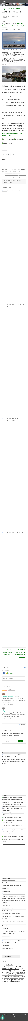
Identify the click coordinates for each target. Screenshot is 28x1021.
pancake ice (16, 976)
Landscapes (5, 10)
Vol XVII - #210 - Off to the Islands (12, 173)
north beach (10, 182)
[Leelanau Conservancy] (8, 836)
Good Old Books (6, 931)
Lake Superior (13, 972)
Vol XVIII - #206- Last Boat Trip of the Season (15, 175)
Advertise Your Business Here (8, 759)
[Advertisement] (14, 780)
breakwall (5, 182)
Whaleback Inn (5, 888)
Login (24, 667)
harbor (22, 970)
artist (5, 964)
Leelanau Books (14, 754)
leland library (21, 972)
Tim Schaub (5, 916)
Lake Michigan (16, 8)
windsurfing (17, 981)
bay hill (14, 964)
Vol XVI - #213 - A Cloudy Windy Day (13, 171)
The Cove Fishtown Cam (8, 910)
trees (3, 979)
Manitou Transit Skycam (19, 894)
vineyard (10, 979)
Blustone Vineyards (6, 883)
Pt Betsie (5, 978)
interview (7, 972)
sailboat (13, 978)
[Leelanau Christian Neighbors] (9, 830)
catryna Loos (5, 711)
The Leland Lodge (6, 891)
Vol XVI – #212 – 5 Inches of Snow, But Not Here (8, 652)
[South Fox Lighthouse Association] (10, 813)
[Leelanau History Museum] (8, 839)
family (20, 968)
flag (5, 970)
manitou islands (7, 975)
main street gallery (21, 973)
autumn (9, 964)
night (3, 976)
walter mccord (16, 979)
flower (7, 970)
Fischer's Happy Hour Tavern (8, 880)
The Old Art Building (16, 817)
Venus (5, 979)
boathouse (12, 966)
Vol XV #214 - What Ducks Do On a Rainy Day (15, 169)
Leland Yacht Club (6, 905)
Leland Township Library (7, 948)
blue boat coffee (7, 966)
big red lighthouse (20, 964)
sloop (16, 978)
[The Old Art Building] (7, 817)
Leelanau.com (5, 945)
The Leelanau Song (6, 913)
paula (21, 976)
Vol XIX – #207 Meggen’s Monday (12, 177)
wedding (21, 979)
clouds (16, 968)
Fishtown (9, 8)
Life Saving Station (5, 973)
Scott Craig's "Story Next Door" (9, 802)
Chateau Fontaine (6, 885)
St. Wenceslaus (21, 978)
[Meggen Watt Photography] (9, 797)
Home (3, 8)
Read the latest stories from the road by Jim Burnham (13, 26)
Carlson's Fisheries (6, 926)
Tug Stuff (4, 921)
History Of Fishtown (6, 936)
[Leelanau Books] (6, 754)
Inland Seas (11, 825)
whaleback (11, 981)
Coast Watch (5, 928)
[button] (4, 673)
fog (10, 970)
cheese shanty (7, 969)
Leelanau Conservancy (19, 836)
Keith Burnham (6, 16)
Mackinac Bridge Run (12, 973)
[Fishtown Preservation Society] (9, 820)
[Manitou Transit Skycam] (8, 894)
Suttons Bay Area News (7, 908)
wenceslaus (4, 981)
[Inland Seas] (5, 825)
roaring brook (9, 978)
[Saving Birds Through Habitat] (9, 808)
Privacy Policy (24, 1014)
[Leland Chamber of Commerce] (10, 844)
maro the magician (17, 975)
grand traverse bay (15, 970)
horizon (3, 972)
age (2, 964)
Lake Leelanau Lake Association (9, 896)
